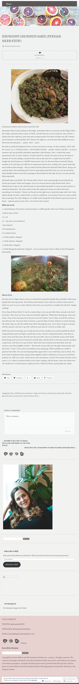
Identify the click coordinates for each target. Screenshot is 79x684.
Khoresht (61, 393)
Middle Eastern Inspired (23, 393)
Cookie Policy (34, 680)
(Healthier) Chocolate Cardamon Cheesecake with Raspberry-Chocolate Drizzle (16, 443)
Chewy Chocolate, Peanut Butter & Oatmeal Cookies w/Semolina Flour (50, 447)
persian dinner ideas (31, 396)
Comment (67, 431)
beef (39, 393)
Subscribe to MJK (11, 551)
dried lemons (52, 393)
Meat (12, 393)
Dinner (44, 393)
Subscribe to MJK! (12, 564)
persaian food (18, 396)
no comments (39, 55)
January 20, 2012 (39, 58)
